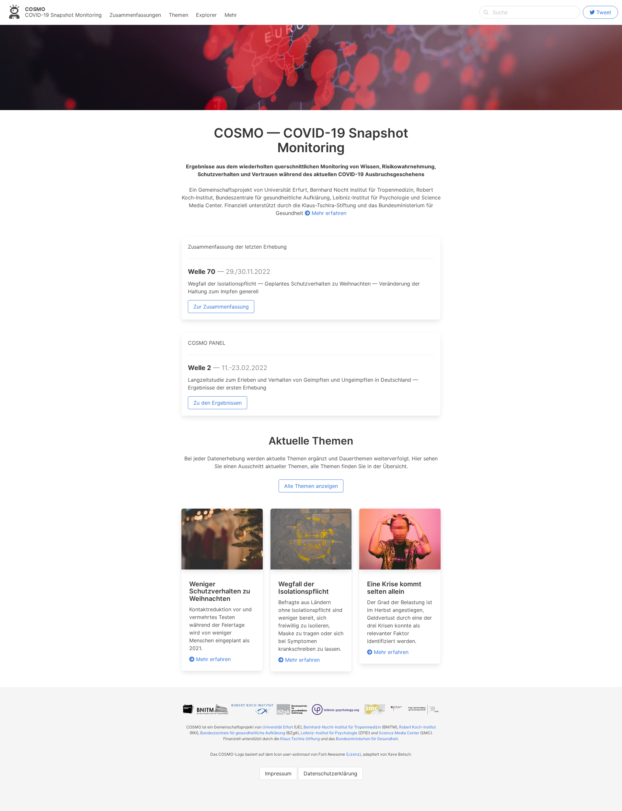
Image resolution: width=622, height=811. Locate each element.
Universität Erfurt (277, 727)
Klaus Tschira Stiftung (300, 738)
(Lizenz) (353, 754)
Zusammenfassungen (135, 15)
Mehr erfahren (328, 213)
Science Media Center (399, 732)
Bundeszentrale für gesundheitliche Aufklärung (242, 732)
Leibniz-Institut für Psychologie (329, 732)
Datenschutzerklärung (330, 773)
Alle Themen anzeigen (311, 486)
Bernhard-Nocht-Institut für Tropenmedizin (342, 727)
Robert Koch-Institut (417, 727)
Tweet (603, 12)
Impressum (278, 773)
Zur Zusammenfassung (221, 306)
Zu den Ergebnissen (217, 403)
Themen (178, 15)
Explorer (206, 15)
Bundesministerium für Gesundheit (367, 738)
